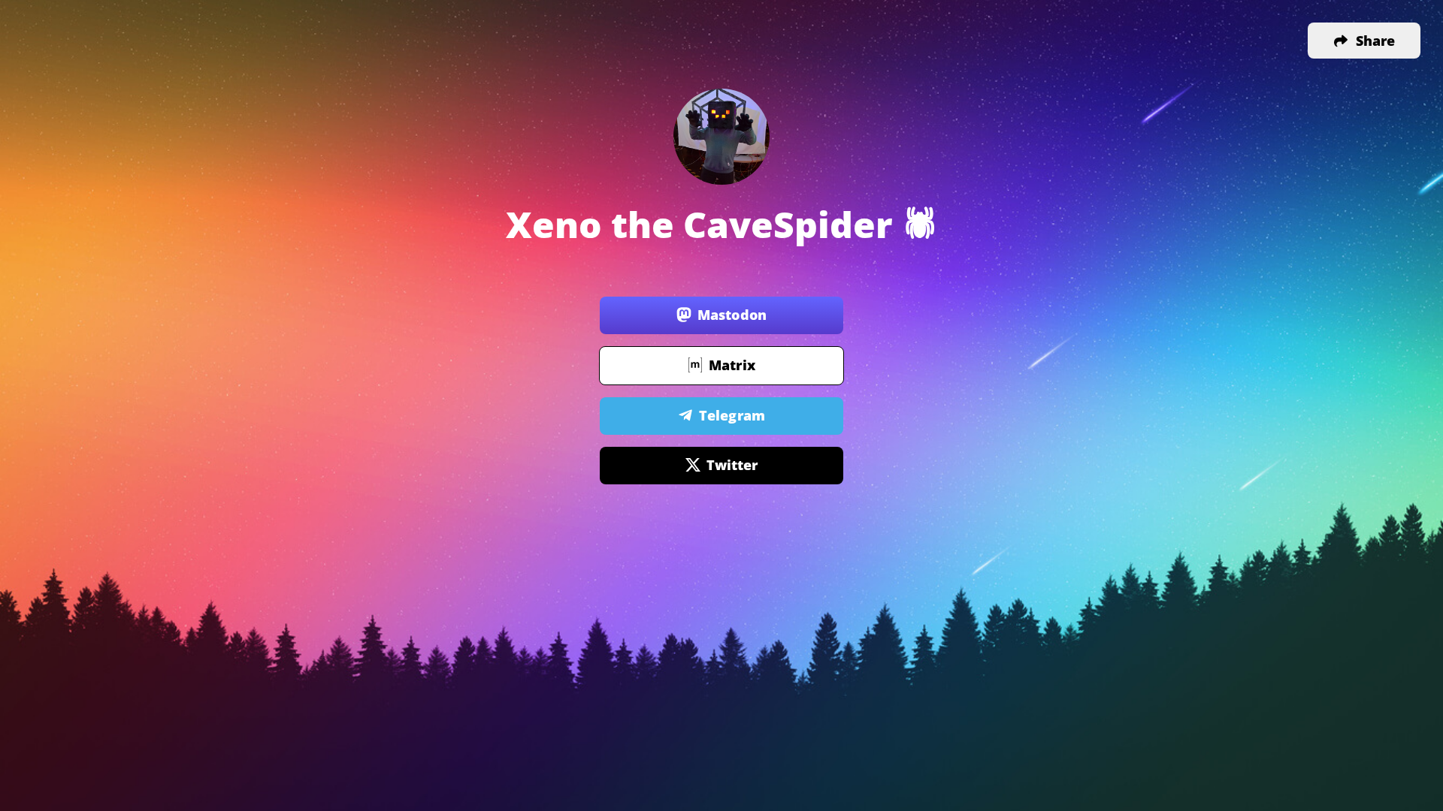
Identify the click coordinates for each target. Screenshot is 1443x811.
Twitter (732, 465)
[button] (1364, 41)
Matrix (732, 365)
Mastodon (732, 315)
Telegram (732, 415)
